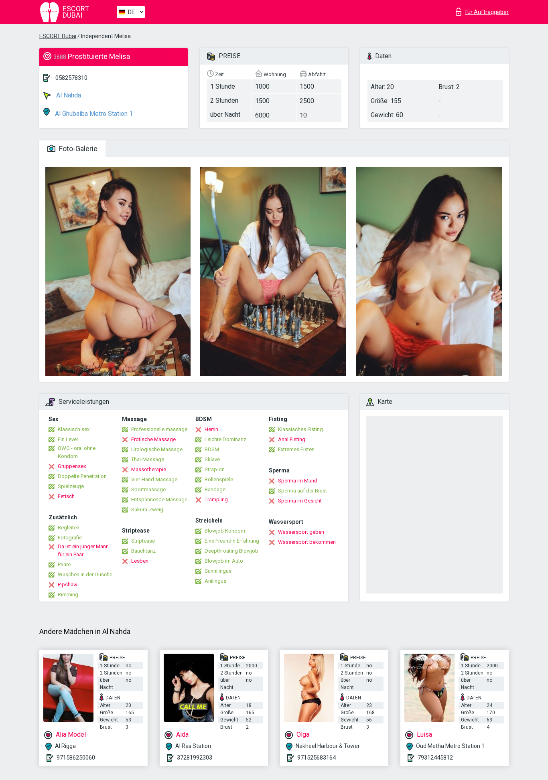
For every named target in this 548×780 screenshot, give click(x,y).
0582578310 (71, 77)
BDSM (212, 449)
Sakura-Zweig (147, 509)
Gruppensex (72, 466)
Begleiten (68, 528)
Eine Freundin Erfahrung (232, 541)
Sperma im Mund (297, 481)
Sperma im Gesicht (300, 501)
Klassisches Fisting (300, 429)
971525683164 (316, 757)
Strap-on (215, 469)
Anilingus (215, 581)
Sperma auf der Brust (302, 491)
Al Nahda (68, 95)
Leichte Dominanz (225, 439)
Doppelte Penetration (82, 476)
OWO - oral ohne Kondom (76, 452)
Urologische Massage (157, 449)
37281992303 (194, 757)
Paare (64, 564)
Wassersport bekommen (307, 542)
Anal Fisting (291, 439)
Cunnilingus (218, 571)
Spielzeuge (71, 486)
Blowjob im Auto (224, 561)
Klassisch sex (73, 429)
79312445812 (435, 757)
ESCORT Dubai (57, 36)
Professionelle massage (159, 429)
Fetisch (66, 496)
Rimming (68, 595)
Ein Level (68, 439)
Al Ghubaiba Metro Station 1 (93, 114)
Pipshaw (67, 584)
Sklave (212, 459)
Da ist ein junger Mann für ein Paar (83, 550)
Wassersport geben (301, 532)
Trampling (216, 499)
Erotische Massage (153, 439)
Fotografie (70, 538)
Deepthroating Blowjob (231, 551)
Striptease (143, 541)
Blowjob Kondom (225, 531)
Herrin (211, 429)
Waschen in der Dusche (85, 574)
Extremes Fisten (296, 449)
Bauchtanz (143, 551)
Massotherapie (148, 469)
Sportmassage (148, 489)
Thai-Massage (147, 459)
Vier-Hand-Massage (154, 479)
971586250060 (76, 757)
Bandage (215, 489)
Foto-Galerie (77, 148)
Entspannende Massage (159, 499)
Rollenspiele (219, 479)
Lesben (139, 561)
